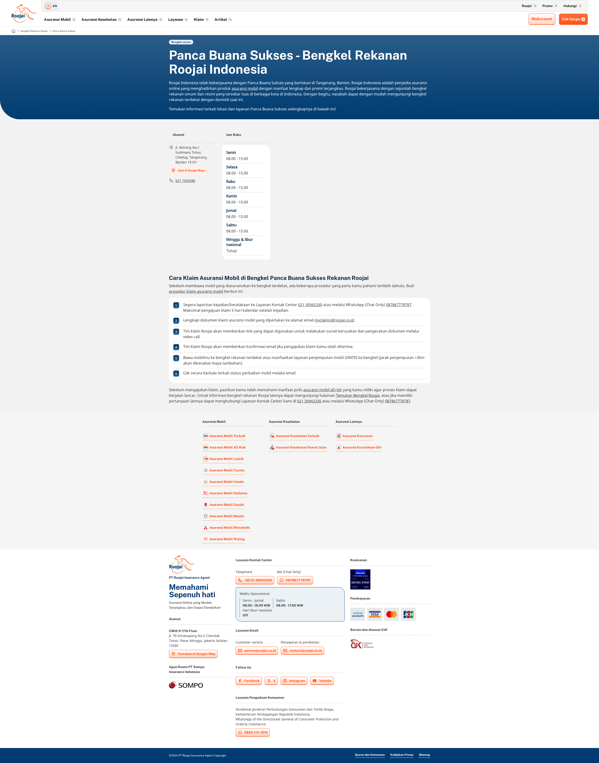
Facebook (252, 681)
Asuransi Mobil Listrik (226, 459)
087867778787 (398, 304)
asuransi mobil (245, 88)
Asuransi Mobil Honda (226, 482)
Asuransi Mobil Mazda (226, 516)
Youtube (325, 681)
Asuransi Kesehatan (284, 421)
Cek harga (571, 19)
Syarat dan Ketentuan (370, 754)
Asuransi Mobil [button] (57, 19)
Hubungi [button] (570, 6)
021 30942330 (310, 304)
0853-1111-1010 (256, 732)
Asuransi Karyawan (358, 436)
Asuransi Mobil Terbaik (227, 436)
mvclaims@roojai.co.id (334, 320)
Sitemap (424, 754)
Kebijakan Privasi (401, 754)
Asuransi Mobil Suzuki (226, 504)
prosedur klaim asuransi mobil (196, 291)
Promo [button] (547, 6)
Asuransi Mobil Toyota (226, 470)
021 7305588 (185, 180)
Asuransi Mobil (214, 421)
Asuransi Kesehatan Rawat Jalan (301, 447)
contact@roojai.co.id (305, 650)
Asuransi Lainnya (349, 421)
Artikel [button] (221, 19)
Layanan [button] (175, 19)
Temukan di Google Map (196, 654)
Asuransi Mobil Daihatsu (228, 493)
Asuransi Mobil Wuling (227, 539)
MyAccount (542, 19)
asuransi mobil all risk (322, 389)
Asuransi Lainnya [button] (142, 19)
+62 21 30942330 (258, 580)
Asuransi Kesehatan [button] (99, 19)
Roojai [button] (527, 6)
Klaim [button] (199, 19)
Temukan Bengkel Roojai (358, 395)
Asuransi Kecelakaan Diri (362, 447)
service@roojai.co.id (260, 650)
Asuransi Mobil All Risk (227, 447)
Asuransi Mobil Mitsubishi (229, 527)
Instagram (297, 681)
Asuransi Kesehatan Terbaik (297, 436)
